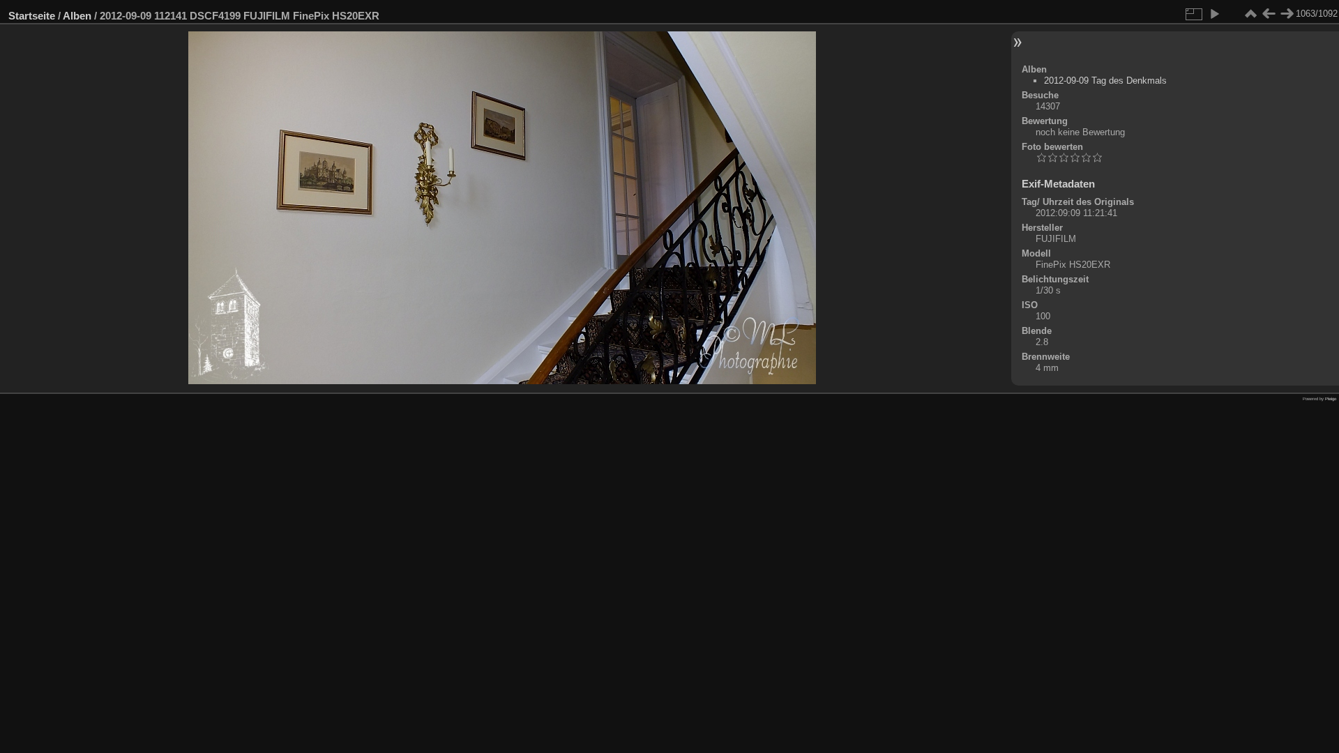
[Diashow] (1214, 14)
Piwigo (1330, 399)
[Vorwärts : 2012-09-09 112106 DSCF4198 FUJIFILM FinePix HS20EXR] (1287, 14)
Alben (77, 16)
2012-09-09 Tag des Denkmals (1105, 80)
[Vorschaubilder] (1250, 14)
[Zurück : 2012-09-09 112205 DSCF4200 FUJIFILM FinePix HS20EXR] (1268, 14)
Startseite (31, 16)
